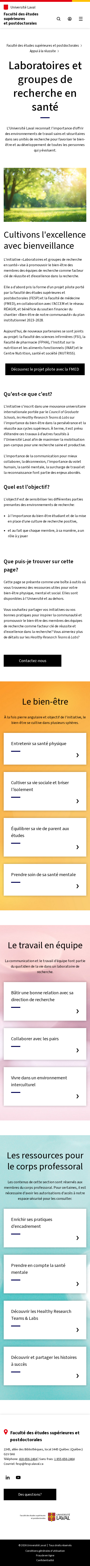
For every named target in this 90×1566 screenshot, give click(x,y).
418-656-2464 (28, 1459)
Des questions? (30, 1494)
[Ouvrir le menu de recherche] (58, 18)
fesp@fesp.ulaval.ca (29, 1464)
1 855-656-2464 (64, 1459)
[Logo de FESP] (45, 1517)
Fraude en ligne (45, 1555)
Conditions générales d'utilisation (45, 1551)
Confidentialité (45, 1560)
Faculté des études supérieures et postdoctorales (21, 18)
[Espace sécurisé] (69, 18)
